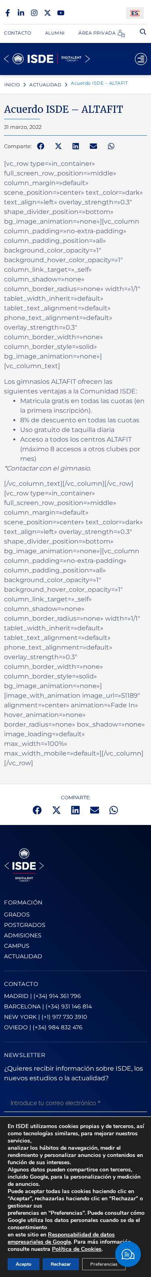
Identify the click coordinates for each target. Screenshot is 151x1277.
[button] (41, 146)
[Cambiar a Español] (135, 13)
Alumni (55, 33)
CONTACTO (21, 984)
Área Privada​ (97, 33)
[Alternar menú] (141, 59)
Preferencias (104, 1264)
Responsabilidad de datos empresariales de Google (61, 1238)
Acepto (23, 1264)
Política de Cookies (76, 1249)
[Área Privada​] (121, 33)
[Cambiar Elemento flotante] (128, 1254)
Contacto (17, 33)
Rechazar (61, 1264)
